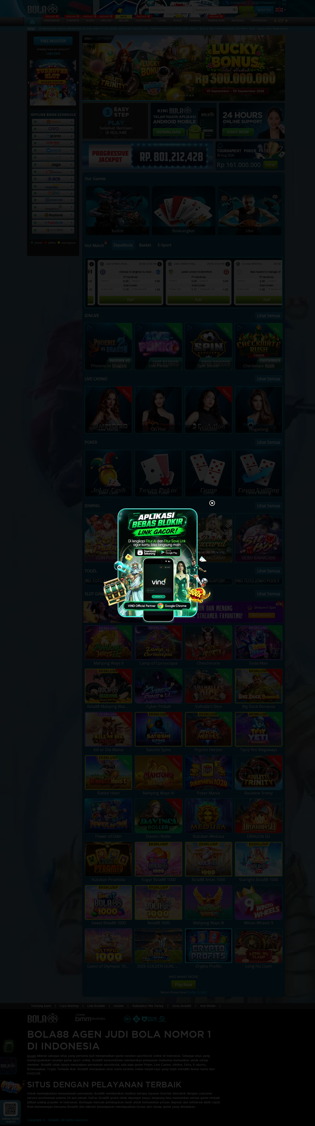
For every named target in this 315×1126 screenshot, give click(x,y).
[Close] (212, 503)
